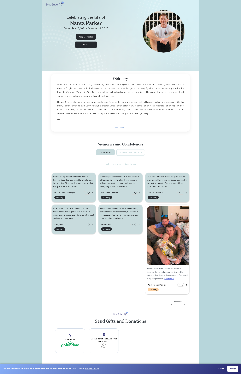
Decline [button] (220, 369)
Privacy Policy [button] (92, 369)
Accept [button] (233, 369)
